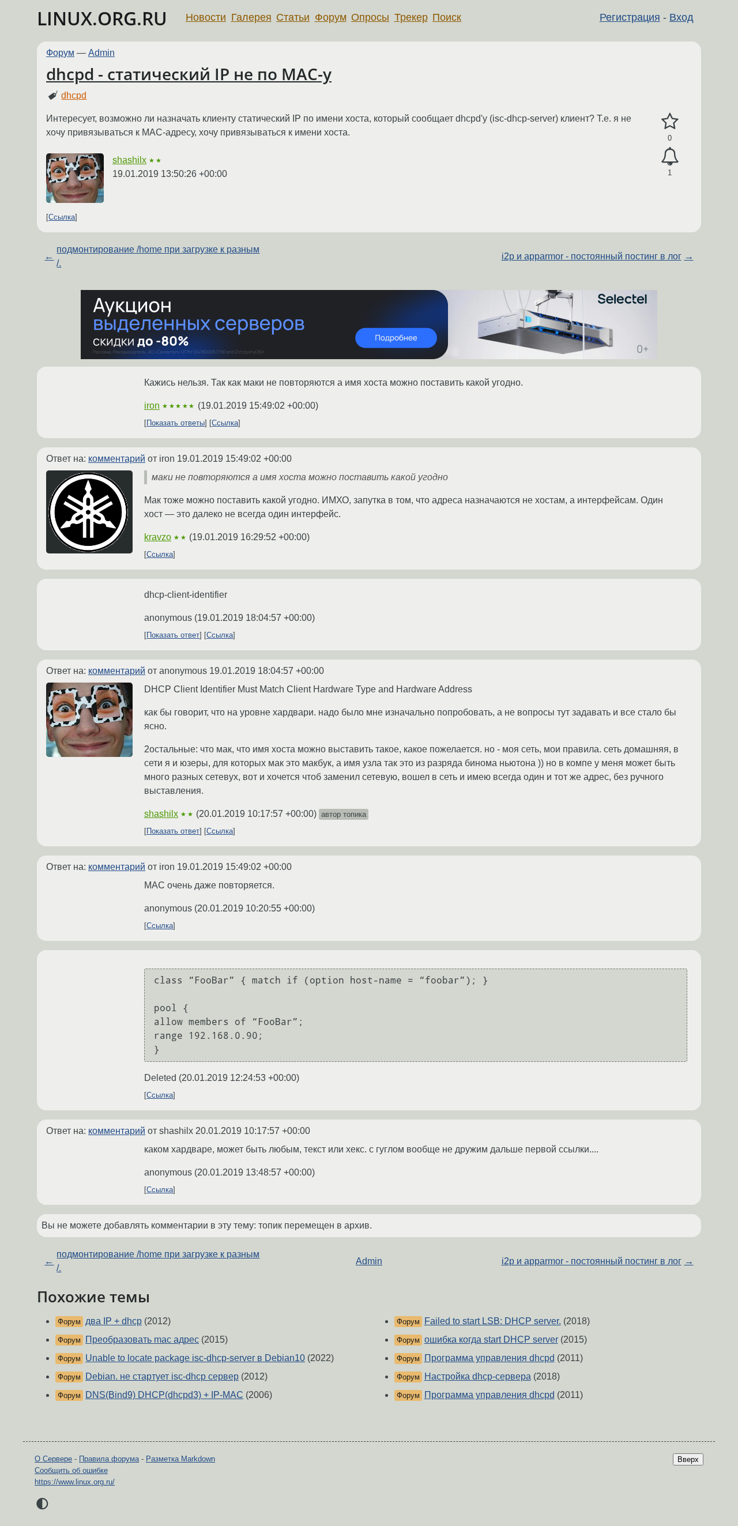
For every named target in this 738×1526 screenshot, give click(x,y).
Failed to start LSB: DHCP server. (492, 1321)
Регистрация (630, 17)
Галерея (251, 17)
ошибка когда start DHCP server (491, 1339)
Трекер (411, 17)
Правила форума (109, 1459)
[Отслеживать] (670, 156)
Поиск (446, 17)
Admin (101, 53)
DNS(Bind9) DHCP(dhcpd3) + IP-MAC (164, 1395)
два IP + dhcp (113, 1321)
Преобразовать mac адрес (142, 1339)
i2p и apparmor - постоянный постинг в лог (591, 256)
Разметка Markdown (180, 1459)
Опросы (370, 17)
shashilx (129, 160)
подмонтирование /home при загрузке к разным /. (158, 256)
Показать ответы (175, 423)
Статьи (293, 17)
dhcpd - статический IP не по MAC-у (189, 74)
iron (152, 405)
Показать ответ (172, 635)
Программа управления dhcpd (489, 1358)
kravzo (157, 537)
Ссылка (61, 217)
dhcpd (73, 95)
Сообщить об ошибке (71, 1470)
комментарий (116, 459)
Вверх (688, 1459)
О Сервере (53, 1459)
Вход (681, 17)
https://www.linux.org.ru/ (75, 1482)
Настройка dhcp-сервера (477, 1376)
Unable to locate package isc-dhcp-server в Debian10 (195, 1358)
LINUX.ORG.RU (102, 18)
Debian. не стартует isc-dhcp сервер (162, 1376)
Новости (206, 17)
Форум (331, 17)
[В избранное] (670, 121)
